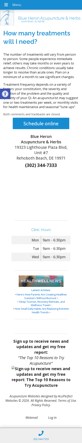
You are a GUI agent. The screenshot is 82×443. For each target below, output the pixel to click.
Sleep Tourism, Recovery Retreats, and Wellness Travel (42, 303)
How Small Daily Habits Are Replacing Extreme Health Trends (42, 310)
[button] (5, 94)
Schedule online (41, 123)
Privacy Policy (40, 405)
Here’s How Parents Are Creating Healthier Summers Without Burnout (42, 296)
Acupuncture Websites (25, 396)
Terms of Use (67, 400)
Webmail (31, 417)
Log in (52, 417)
